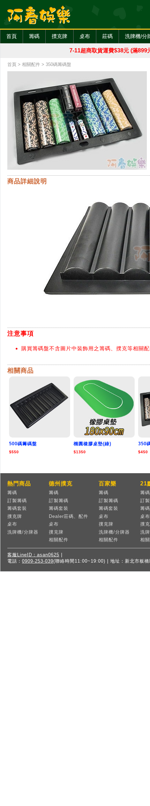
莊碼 (107, 36)
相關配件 (31, 64)
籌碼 (34, 36)
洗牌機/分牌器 (22, 532)
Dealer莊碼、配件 (68, 516)
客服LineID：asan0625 (33, 554)
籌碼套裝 (17, 508)
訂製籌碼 (17, 500)
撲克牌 (59, 36)
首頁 (11, 36)
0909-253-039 (37, 561)
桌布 (85, 36)
